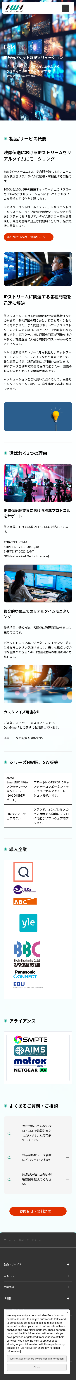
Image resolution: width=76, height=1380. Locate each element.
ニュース (9, 1275)
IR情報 (7, 1298)
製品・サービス (13, 1264)
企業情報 (9, 1287)
